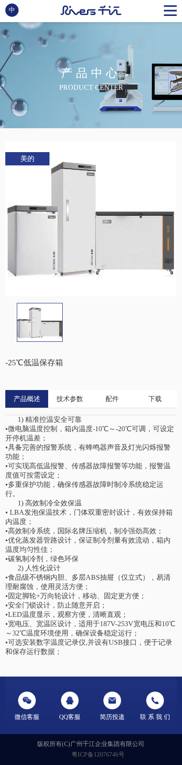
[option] (90, 219)
